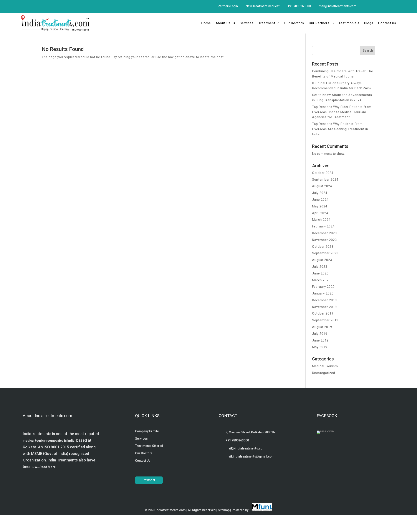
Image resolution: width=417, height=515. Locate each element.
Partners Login (228, 6)
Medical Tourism (325, 366)
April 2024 (320, 213)
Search (368, 50)
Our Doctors (294, 23)
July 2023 (319, 266)
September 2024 (325, 179)
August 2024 (322, 186)
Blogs (368, 23)
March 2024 (321, 219)
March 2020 (321, 280)
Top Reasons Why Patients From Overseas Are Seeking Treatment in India (340, 129)
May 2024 (319, 206)
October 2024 (322, 173)
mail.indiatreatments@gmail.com (250, 456)
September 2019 (325, 320)
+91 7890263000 (299, 6)
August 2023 (322, 260)
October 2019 (322, 313)
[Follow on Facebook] (24, 5)
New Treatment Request (263, 6)
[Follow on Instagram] (32, 5)
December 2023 (324, 233)
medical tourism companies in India (48, 440)
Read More (48, 467)
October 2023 (322, 246)
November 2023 (324, 240)
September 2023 (325, 253)
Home (206, 23)
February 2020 (323, 286)
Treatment (266, 23)
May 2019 (319, 347)
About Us (223, 23)
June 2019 (320, 340)
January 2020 (323, 293)
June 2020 (320, 273)
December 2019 (324, 300)
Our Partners (319, 23)
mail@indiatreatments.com (337, 6)
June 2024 (320, 199)
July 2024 (319, 193)
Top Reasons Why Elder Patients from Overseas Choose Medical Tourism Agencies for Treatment (341, 112)
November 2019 (324, 307)
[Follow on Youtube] (40, 5)
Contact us (387, 23)
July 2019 (319, 333)
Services (247, 23)
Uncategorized (323, 373)
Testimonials (349, 23)
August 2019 (322, 327)
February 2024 (323, 226)
